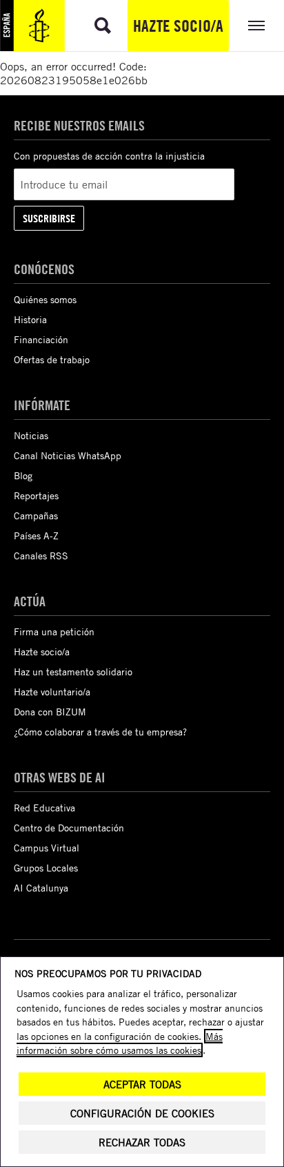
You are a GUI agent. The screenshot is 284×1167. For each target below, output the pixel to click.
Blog (23, 475)
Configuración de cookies (142, 1113)
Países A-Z (36, 535)
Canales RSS (41, 555)
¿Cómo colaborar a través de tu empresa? (100, 731)
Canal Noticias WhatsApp (67, 455)
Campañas (36, 515)
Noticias (31, 435)
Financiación (41, 339)
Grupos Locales (46, 868)
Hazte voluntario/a (52, 691)
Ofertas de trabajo (52, 359)
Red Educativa (44, 807)
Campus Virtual (46, 847)
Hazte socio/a (178, 25)
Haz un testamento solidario (73, 671)
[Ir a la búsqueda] (103, 25)
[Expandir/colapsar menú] (256, 25)
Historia (30, 319)
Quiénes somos (45, 299)
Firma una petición (54, 631)
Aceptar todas (142, 1084)
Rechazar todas (142, 1142)
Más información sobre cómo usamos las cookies (120, 1043)
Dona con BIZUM (50, 711)
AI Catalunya (41, 888)
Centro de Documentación (69, 827)
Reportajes (36, 495)
